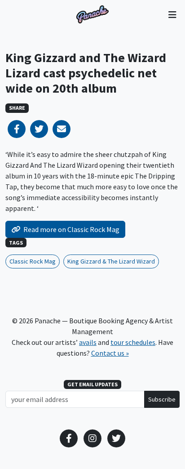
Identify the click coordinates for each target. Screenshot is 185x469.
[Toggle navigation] (172, 14)
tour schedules (132, 342)
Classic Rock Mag (32, 261)
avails (88, 342)
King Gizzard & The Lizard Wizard (111, 261)
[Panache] (92, 14)
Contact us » (110, 352)
